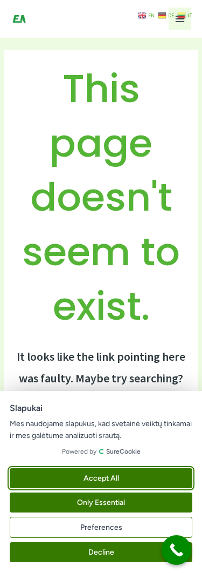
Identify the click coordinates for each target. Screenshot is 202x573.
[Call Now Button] (176, 550)
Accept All (101, 478)
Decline (101, 552)
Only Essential (101, 502)
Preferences (101, 527)
